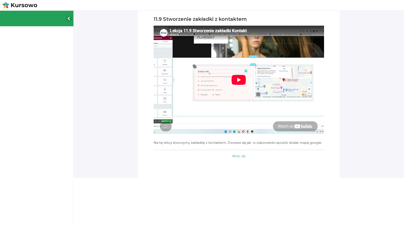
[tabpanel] (239, 85)
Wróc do (239, 156)
